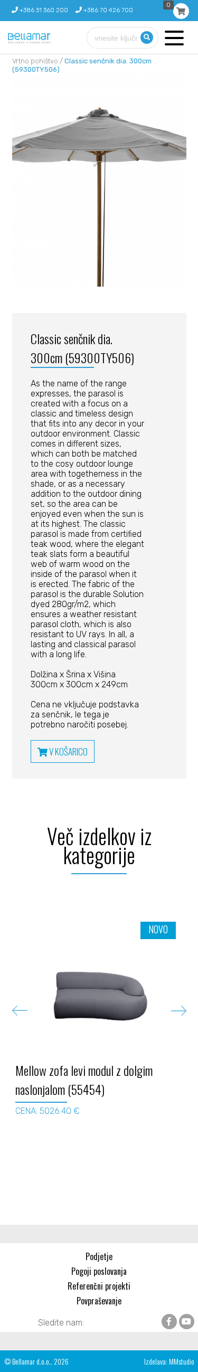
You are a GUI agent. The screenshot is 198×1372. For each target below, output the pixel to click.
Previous (19, 1010)
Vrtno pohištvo (35, 61)
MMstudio (181, 1361)
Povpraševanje (99, 1300)
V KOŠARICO (68, 751)
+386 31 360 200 (43, 10)
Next (178, 1010)
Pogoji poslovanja (99, 1271)
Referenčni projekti (99, 1286)
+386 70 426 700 (107, 10)
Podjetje (99, 1256)
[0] (181, 11)
